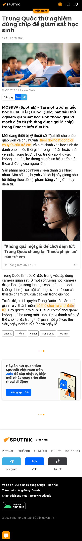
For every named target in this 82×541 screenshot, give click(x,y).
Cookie (36, 490)
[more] (75, 265)
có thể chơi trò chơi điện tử (38, 307)
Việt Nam (8, 451)
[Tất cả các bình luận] (6, 535)
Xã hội (33, 333)
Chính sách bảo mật (14, 495)
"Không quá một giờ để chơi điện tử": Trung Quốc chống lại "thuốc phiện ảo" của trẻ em (40, 251)
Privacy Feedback (39, 495)
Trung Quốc (48, 333)
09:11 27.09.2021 (13, 38)
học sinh (63, 333)
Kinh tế (56, 451)
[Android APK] (14, 506)
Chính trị (40, 451)
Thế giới (21, 333)
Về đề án (7, 485)
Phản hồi (52, 485)
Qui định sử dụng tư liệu (30, 485)
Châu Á (8, 333)
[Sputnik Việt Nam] (12, 6)
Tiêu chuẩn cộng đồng (16, 490)
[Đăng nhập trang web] (68, 4)
